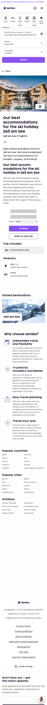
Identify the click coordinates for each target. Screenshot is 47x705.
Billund (26, 479)
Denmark (27, 455)
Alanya (5, 479)
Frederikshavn (7, 492)
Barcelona (6, 486)
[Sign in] (35, 8)
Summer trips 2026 (9, 503)
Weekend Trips (8, 513)
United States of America (33, 468)
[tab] (5, 21)
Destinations (23, 647)
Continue (23, 228)
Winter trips (28, 503)
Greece (27, 461)
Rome (4, 489)
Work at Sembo (23, 636)
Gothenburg (29, 492)
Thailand (5, 468)
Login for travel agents (23, 657)
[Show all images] (40, 106)
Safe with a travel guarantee (23, 642)
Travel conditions (24, 631)
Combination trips (31, 506)
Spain (4, 455)
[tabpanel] (23, 46)
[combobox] (21, 35)
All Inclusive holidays (10, 506)
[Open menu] (42, 8)
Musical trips (29, 513)
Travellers (8, 51)
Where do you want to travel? (17, 32)
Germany (5, 465)
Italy (25, 458)
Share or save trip (23, 236)
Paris (4, 482)
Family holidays (30, 510)
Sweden (27, 465)
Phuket (27, 489)
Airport (11, 222)
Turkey (4, 458)
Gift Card (23, 652)
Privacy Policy (23, 626)
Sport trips (6, 510)
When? (7, 41)
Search (23, 60)
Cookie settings (26, 666)
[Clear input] (41, 33)
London (27, 486)
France (5, 461)
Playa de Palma (30, 482)
